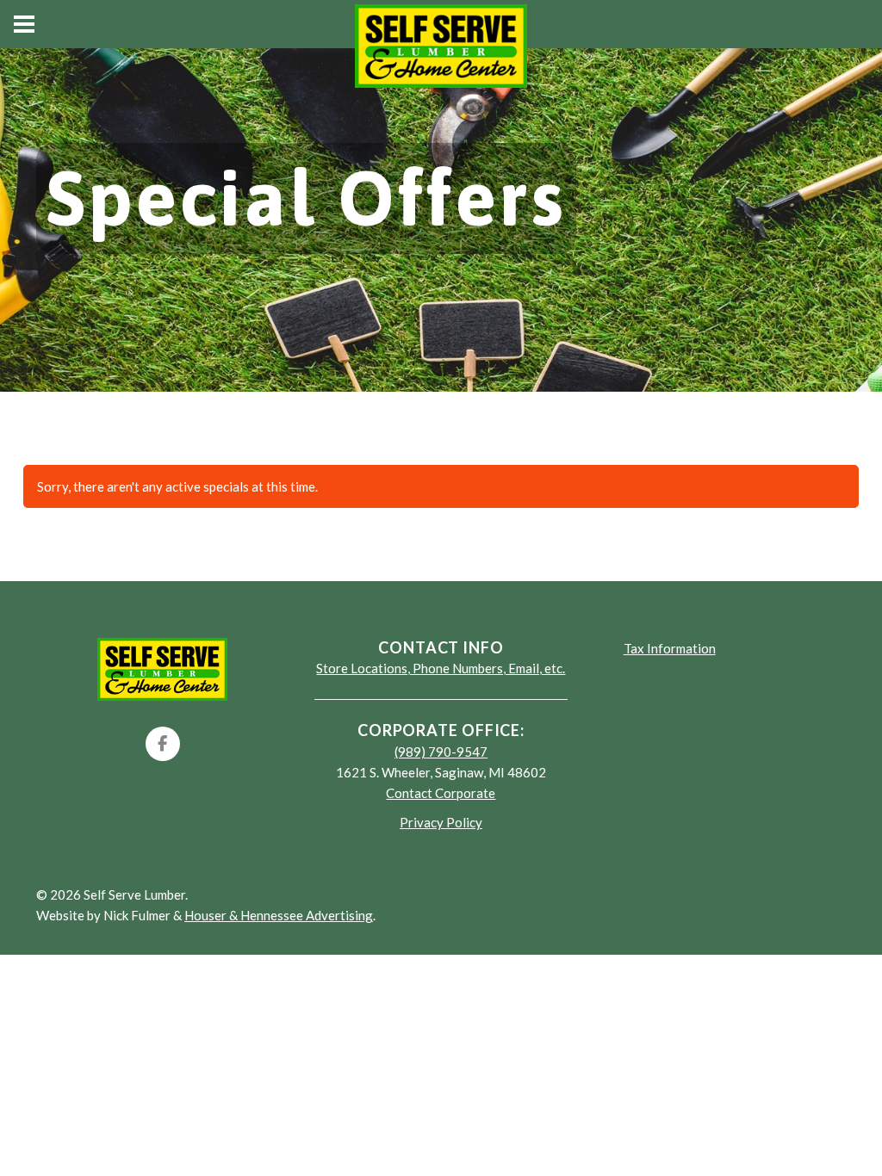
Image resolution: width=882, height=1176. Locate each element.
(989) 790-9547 (441, 751)
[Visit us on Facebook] (163, 744)
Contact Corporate (440, 793)
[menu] (24, 24)
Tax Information (670, 648)
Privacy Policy (441, 822)
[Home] (162, 667)
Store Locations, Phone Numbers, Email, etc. (440, 668)
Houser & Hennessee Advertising (278, 915)
